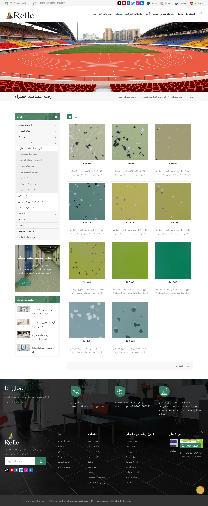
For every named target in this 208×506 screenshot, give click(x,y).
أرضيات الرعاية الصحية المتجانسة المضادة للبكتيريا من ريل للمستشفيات (42, 312)
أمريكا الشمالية (132, 472)
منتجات (118, 14)
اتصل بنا (190, 14)
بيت (94, 14)
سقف (21, 225)
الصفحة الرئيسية (65, 441)
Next (202, 432)
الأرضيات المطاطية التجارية (154, 97)
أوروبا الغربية (131, 467)
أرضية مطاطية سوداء (28, 154)
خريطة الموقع (64, 462)
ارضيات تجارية (25, 125)
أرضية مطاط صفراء (27, 166)
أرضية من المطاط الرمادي (30, 160)
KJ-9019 (130, 222)
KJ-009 (87, 163)
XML (92, 501)
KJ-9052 (130, 341)
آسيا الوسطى (131, 441)
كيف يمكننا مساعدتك (35, 257)
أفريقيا (128, 482)
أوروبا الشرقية (132, 462)
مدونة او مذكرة (64, 467)
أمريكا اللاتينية (131, 477)
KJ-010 (130, 163)
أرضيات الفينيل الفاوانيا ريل (42, 350)
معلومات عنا (105, 14)
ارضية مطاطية (177, 97)
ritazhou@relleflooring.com (52, 3)
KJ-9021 (87, 282)
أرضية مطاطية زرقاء (27, 183)
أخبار (147, 14)
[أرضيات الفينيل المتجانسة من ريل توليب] (23, 322)
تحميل (180, 14)
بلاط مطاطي (24, 196)
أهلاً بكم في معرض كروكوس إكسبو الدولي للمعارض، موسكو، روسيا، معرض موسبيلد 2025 (185, 455)
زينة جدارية (24, 219)
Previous (197, 432)
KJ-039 (87, 222)
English (168, 3)
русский (184, 3)
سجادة (22, 213)
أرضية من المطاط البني (29, 172)
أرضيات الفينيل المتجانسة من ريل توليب (43, 324)
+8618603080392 (18, 3)
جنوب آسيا (130, 446)
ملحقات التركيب (133, 14)
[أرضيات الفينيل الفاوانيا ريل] (23, 347)
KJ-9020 (173, 222)
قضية (155, 14)
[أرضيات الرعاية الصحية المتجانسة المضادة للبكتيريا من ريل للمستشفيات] (23, 309)
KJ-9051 (87, 341)
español (199, 3)
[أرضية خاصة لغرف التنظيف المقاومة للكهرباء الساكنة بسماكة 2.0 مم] (23, 334)
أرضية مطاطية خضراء (126, 97)
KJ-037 (173, 163)
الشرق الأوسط (132, 456)
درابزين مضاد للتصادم (28, 237)
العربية (155, 3)
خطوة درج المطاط (26, 207)
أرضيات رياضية (25, 137)
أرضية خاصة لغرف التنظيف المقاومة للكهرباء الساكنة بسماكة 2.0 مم (43, 337)
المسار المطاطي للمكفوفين (30, 201)
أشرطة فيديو (167, 14)
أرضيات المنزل (25, 131)
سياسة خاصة (102, 501)
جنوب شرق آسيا (133, 451)
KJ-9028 (130, 282)
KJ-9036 (173, 282)
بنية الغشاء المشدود (27, 231)
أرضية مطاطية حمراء (28, 189)
